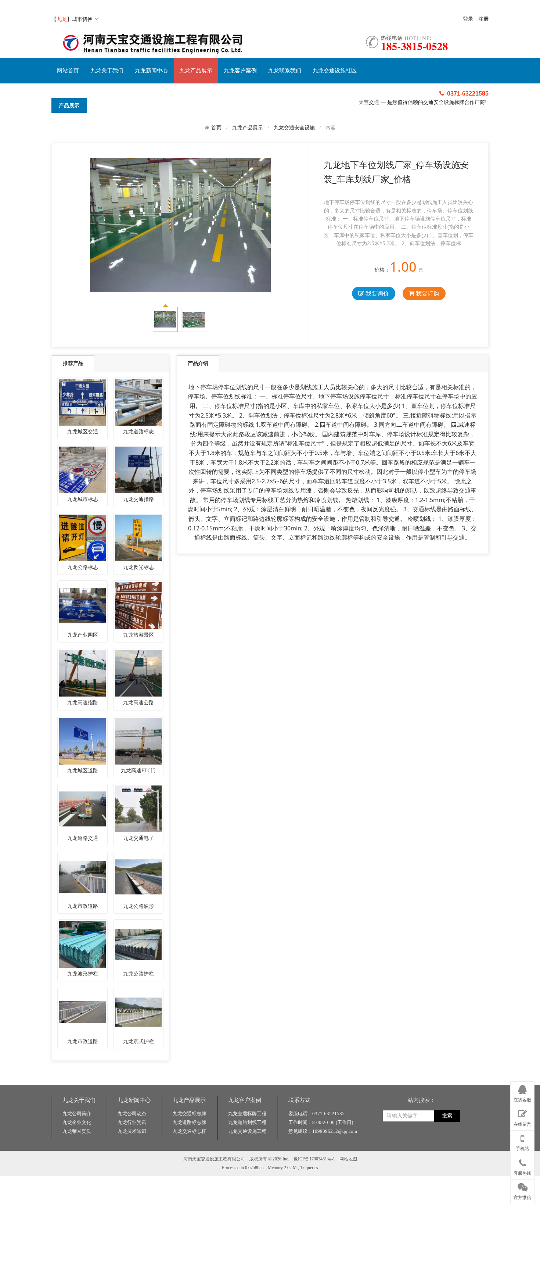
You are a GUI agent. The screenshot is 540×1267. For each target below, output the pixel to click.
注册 (483, 19)
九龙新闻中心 (151, 71)
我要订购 (426, 293)
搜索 (447, 1116)
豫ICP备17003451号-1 (314, 1159)
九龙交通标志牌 (189, 1113)
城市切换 (82, 18)
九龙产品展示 (195, 71)
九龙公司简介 (76, 1113)
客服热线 (522, 1173)
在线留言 (522, 1124)
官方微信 (522, 1197)
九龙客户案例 (240, 71)
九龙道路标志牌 (189, 1122)
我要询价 (376, 293)
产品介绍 (198, 362)
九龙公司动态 (132, 1113)
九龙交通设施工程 (247, 1131)
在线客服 (522, 1099)
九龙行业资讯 (132, 1122)
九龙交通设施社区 (335, 71)
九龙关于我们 (106, 71)
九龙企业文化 (76, 1122)
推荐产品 (73, 362)
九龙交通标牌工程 (247, 1113)
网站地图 (348, 1159)
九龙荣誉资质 (76, 1131)
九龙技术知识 (132, 1131)
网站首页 (68, 71)
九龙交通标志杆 (189, 1131)
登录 (468, 19)
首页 (216, 127)
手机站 (522, 1148)
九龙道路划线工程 (247, 1122)
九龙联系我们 (284, 71)
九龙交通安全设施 (294, 127)
